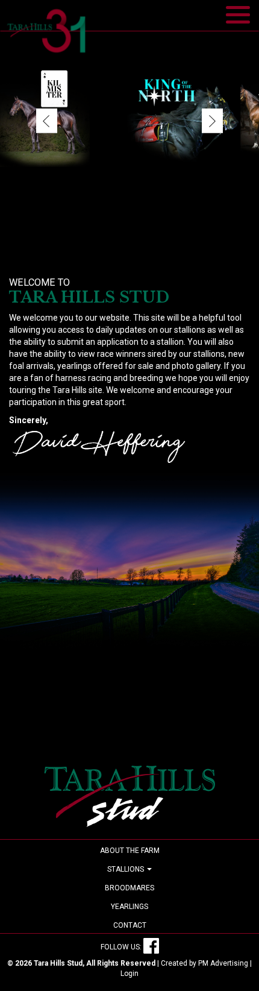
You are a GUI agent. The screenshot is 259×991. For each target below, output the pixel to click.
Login (129, 973)
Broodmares (129, 888)
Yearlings (129, 906)
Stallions (126, 869)
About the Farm (130, 850)
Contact (129, 925)
